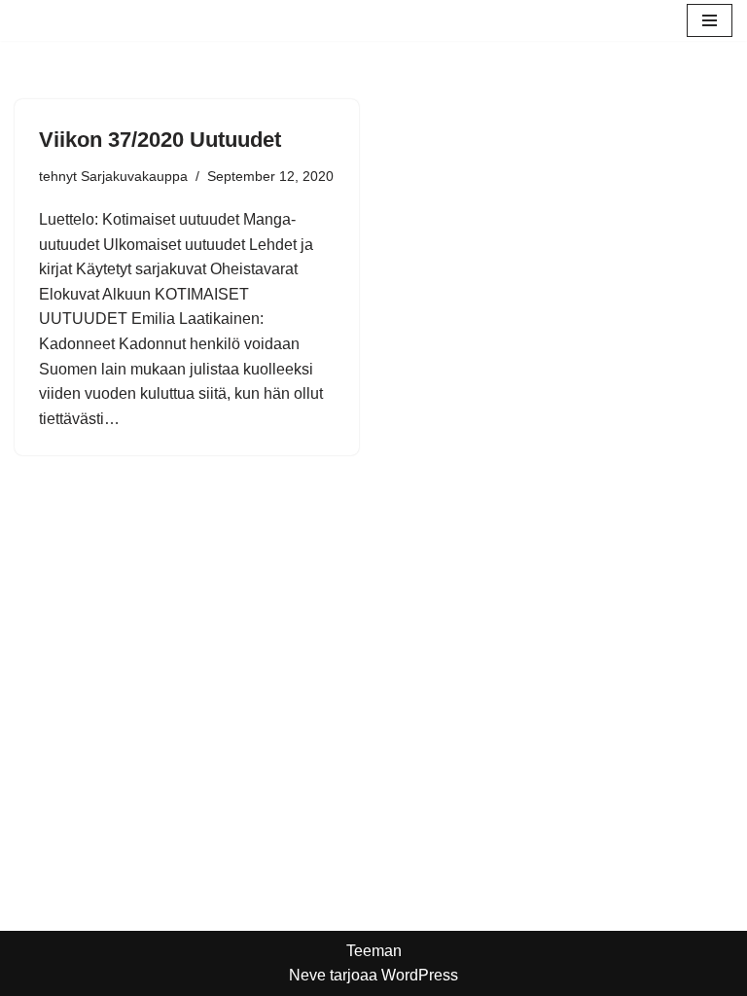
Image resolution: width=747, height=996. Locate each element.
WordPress (419, 975)
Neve (307, 975)
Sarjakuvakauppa (134, 176)
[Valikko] (709, 20)
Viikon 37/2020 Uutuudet (160, 139)
